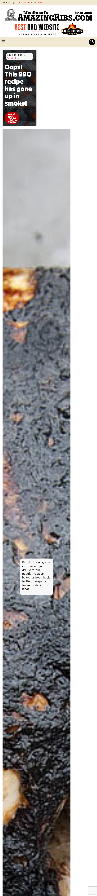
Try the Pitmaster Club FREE (29, 2)
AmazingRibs (13, 58)
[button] (3, 41)
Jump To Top (85, 56)
